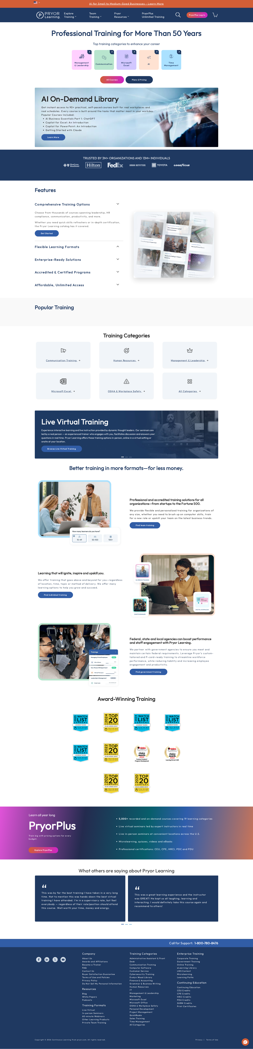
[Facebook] (39, 954)
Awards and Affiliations (95, 955)
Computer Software (140, 962)
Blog (84, 988)
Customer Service (139, 965)
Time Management (140, 1016)
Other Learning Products (95, 1013)
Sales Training (137, 1012)
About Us (87, 952)
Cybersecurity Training (142, 968)
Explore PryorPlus (43, 844)
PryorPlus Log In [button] (197, 15)
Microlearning (184, 968)
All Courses (112, 80)
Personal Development (142, 1003)
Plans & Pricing (139, 80)
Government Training (188, 955)
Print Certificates (186, 1000)
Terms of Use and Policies (96, 971)
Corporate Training (187, 952)
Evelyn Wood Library (141, 971)
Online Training (185, 959)
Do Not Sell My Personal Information (102, 978)
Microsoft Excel (138, 993)
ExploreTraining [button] (69, 15)
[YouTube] (63, 954)
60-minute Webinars (93, 1010)
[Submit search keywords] (178, 15)
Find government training (148, 666)
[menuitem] (70, 15)
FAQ (84, 962)
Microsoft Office (139, 997)
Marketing (135, 990)
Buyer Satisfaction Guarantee (98, 968)
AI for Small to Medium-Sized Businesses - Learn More (126, 3)
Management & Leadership (144, 987)
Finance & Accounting (141, 974)
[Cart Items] (215, 16)
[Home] (48, 15)
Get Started (47, 240)
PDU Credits (183, 994)
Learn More (53, 137)
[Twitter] (55, 954)
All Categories (137, 1019)
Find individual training (55, 589)
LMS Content (184, 965)
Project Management (141, 1006)
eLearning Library (187, 962)
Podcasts (87, 994)
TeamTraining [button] (94, 15)
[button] (197, 15)
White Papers (89, 991)
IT (131, 984)
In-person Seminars (92, 1007)
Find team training (145, 519)
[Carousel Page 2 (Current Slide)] (126, 918)
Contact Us (88, 965)
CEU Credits (183, 984)
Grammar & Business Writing (145, 978)
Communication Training (143, 959)
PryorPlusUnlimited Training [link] (153, 15)
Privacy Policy (90, 974)
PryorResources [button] (120, 15)
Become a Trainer (91, 959)
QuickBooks (136, 1009)
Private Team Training (94, 1017)
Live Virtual (88, 1004)
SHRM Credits (184, 997)
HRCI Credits (184, 991)
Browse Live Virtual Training (61, 443)
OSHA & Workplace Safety (144, 1000)
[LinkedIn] (47, 954)
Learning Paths (185, 971)
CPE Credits (183, 988)
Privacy (199, 1034)
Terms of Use (212, 1034)
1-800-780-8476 (206, 937)
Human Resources (139, 981)
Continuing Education (188, 981)
